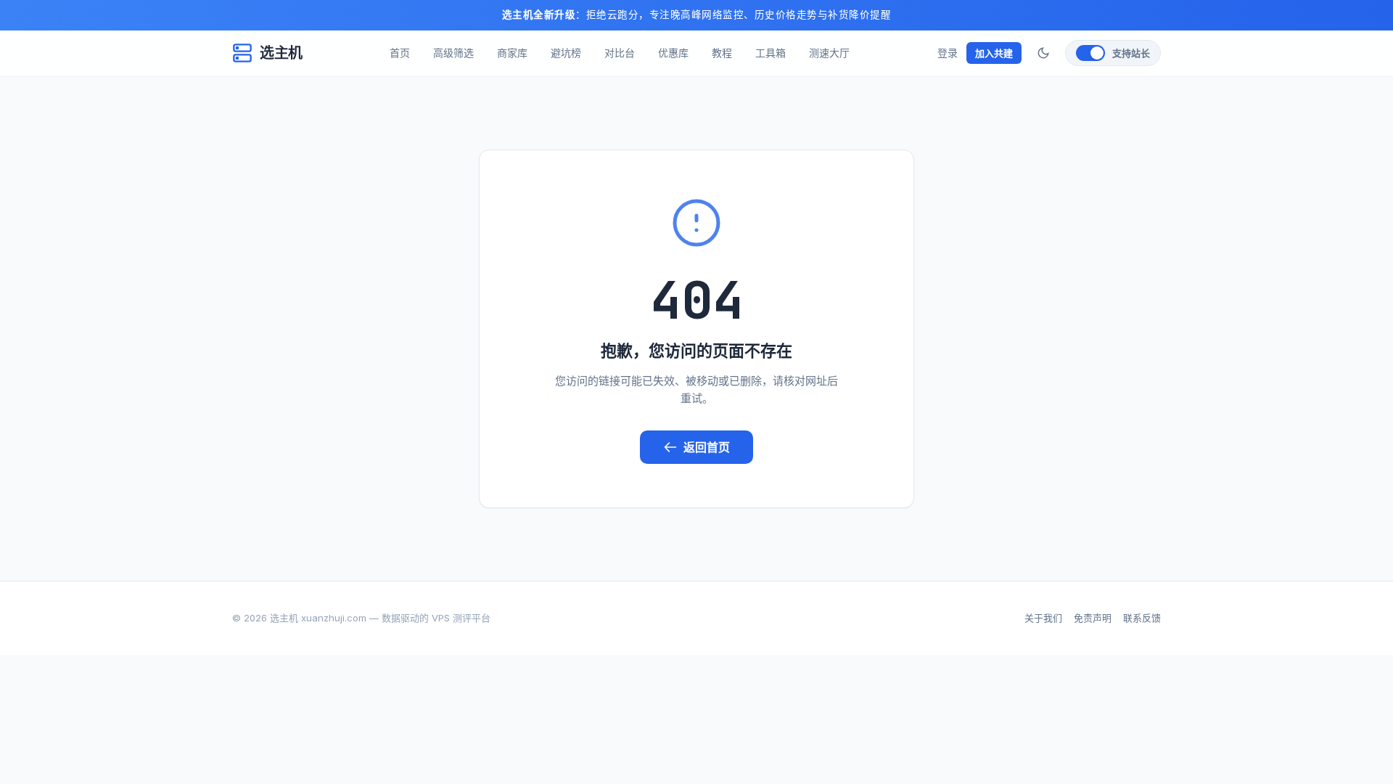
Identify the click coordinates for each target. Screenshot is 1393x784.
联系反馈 (1142, 618)
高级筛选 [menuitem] (453, 52)
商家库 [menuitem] (512, 52)
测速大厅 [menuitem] (829, 52)
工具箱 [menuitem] (770, 52)
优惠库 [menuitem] (673, 52)
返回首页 (706, 447)
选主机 (281, 53)
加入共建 (994, 53)
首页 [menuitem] (400, 52)
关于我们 (1043, 618)
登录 (947, 52)
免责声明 (1092, 618)
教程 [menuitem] (722, 52)
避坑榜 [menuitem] (566, 52)
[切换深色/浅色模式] (1043, 53)
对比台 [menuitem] (619, 52)
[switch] (1113, 53)
